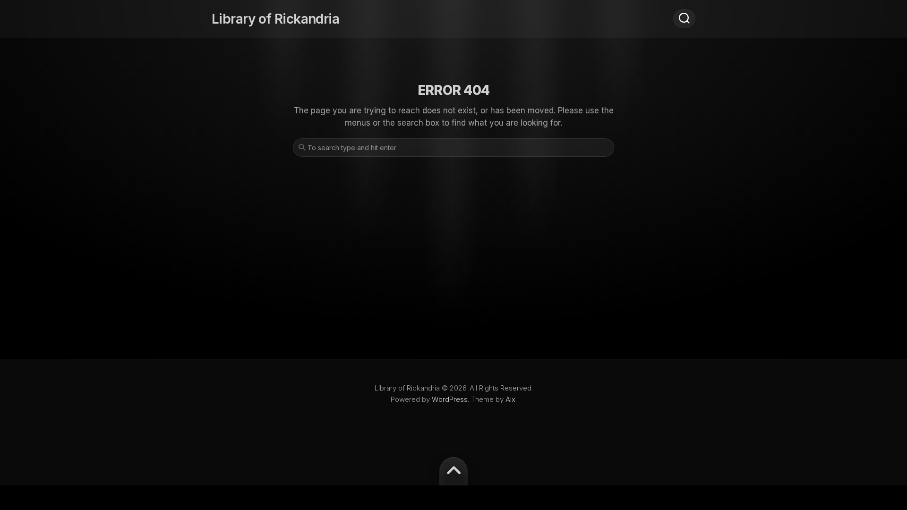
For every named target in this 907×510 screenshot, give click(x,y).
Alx (510, 399)
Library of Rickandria (275, 19)
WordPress (450, 399)
